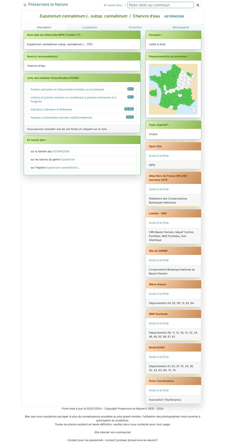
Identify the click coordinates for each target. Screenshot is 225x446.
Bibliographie (181, 27)
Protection (135, 27)
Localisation (89, 27)
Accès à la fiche (159, 155)
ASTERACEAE (174, 16)
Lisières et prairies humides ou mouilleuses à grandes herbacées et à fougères (82, 99)
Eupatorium (68, 159)
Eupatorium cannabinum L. (62, 167)
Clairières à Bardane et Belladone (82, 109)
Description (44, 27)
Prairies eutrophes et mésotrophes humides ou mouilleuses (82, 89)
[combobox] (160, 5)
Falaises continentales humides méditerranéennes (82, 117)
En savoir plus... (114, 5)
